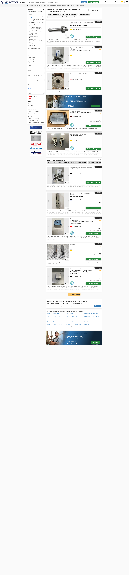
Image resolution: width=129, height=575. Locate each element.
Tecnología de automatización (36, 41)
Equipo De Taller (70, 313)
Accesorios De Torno (52, 322)
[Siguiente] (68, 30)
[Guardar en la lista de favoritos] (100, 24)
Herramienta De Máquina (72, 322)
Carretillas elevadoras (35, 43)
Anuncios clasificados (35, 111)
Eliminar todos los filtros (81, 17)
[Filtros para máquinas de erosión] (58, 81)
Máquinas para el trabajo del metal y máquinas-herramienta (36, 13)
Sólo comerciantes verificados (36, 122)
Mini (31, 62)
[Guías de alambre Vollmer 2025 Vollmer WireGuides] (58, 141)
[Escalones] (58, 252)
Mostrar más (74, 327)
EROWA (31, 55)
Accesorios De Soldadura (53, 316)
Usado (31, 105)
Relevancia (95, 10)
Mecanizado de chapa (37, 22)
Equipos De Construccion (72, 316)
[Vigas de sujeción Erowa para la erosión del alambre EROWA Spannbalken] (58, 201)
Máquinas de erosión (37, 16)
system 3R (32, 59)
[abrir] (74, 44)
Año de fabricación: (32, 78)
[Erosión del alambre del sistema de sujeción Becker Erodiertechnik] (58, 175)
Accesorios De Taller (52, 319)
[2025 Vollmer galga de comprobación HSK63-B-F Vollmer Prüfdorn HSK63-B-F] (58, 30)
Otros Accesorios (88, 322)
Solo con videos (33, 120)
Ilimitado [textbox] (31, 93)
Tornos (34, 24)
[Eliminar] (77, 14)
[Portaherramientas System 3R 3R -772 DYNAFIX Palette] (58, 118)
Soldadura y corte (36, 31)
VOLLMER (32, 57)
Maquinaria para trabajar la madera (35, 38)
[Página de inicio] (27, 5)
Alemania (34, 96)
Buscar (85, 2)
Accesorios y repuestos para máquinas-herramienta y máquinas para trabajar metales (37, 28)
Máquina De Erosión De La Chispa (92, 316)
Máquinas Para (88, 319)
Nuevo (31, 103)
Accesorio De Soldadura (53, 313)
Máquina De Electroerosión (91, 313)
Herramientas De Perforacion (73, 324)
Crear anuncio (96, 106)
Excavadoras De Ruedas (72, 319)
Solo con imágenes (34, 118)
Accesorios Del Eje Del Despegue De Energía (58, 324)
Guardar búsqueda (74, 294)
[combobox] (36, 93)
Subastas (32, 113)
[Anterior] (48, 30)
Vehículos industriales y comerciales (34, 35)
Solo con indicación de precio (35, 75)
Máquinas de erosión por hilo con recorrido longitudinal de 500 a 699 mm (67, 162)
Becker (31, 61)
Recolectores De (88, 324)
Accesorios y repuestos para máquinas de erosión (38, 19)
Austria (33, 98)
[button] (127, 2)
